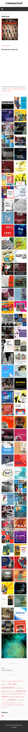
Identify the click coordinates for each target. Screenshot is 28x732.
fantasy (8, 691)
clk (10, 684)
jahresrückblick (18, 694)
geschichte (13, 691)
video (13, 705)
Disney (22, 688)
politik (18, 700)
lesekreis (5, 696)
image (12, 694)
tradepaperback (14, 3)
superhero (15, 702)
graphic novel (21, 691)
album (3, 681)
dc (19, 688)
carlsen (3, 684)
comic (14, 684)
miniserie (6, 700)
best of (19, 681)
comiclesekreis (8, 687)
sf (24, 700)
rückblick (21, 700)
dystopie (4, 691)
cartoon (6, 684)
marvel (22, 696)
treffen (9, 705)
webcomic (17, 705)
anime (6, 681)
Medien (3, 700)
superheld (4, 702)
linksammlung (11, 696)
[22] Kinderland (6, 45)
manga (17, 697)
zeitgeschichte (4, 707)
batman (9, 681)
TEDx (6, 705)
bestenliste (14, 681)
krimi (24, 693)
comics (16, 688)
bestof (22, 681)
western (22, 705)
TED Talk (3, 705)
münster (12, 699)
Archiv (3, 668)
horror (8, 693)
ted (22, 702)
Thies (10, 14)
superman (19, 702)
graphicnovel (4, 693)
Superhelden (9, 702)
